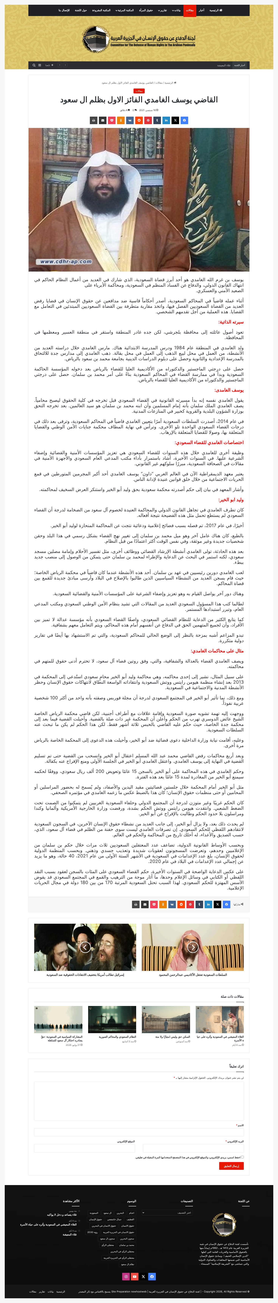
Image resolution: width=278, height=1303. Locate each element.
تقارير (163, 10)
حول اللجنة (81, 10)
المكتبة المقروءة (101, 10)
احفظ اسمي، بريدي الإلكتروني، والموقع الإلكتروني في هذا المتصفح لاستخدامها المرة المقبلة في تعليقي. (188, 1157)
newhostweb (139, 1291)
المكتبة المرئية (126, 10)
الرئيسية (214, 10)
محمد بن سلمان (126, 1245)
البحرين (120, 1212)
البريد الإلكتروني (234, 1141)
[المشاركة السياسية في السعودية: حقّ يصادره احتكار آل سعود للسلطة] (58, 1019)
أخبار (201, 10)
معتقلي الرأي (108, 1245)
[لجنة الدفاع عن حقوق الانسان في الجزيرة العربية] (139, 39)
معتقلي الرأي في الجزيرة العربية (119, 1257)
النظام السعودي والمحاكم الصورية (117, 1036)
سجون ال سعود (107, 1238)
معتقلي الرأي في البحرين (122, 1251)
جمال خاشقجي (114, 1219)
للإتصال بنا (64, 10)
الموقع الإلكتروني (126, 1141)
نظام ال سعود (127, 1264)
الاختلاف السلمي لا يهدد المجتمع (214, 65)
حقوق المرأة (146, 10)
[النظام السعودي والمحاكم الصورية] (112, 1019)
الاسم (240, 1125)
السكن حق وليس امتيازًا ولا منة (172, 1036)
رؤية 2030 (92, 1232)
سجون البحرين (127, 1238)
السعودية (94, 1212)
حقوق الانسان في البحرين (104, 1225)
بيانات (177, 10)
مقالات (190, 10)
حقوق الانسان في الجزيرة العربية (118, 1232)
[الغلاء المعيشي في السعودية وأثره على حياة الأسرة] (220, 1019)
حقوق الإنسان (95, 1219)
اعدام (131, 1212)
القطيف (130, 1219)
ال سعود (107, 1212)
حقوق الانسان (127, 1225)
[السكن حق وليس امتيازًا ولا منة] (166, 1019)
